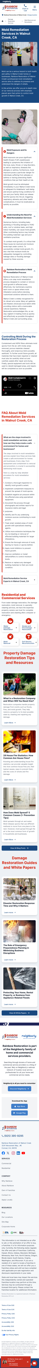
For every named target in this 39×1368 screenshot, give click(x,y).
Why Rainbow (7, 1181)
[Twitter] (8, 1153)
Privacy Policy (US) (8, 1314)
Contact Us (6, 1195)
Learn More (8, 723)
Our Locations (7, 1217)
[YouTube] (23, 1153)
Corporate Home (8, 1226)
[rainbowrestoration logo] (19, 1128)
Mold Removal (7, 642)
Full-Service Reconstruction (28, 642)
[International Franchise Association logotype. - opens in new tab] (14, 1232)
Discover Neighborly (18, 1089)
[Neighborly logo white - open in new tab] (6, 2)
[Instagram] (13, 1153)
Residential (6, 1168)
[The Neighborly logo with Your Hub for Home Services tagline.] (29, 1036)
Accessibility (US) (8, 1322)
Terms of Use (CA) (8, 1309)
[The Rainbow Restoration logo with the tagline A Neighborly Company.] (10, 1037)
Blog (3, 1212)
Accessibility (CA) (8, 1326)
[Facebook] (3, 1153)
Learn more (8, 912)
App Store (21, 1106)
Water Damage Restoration (8, 627)
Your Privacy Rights (12, 1335)
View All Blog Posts (17, 848)
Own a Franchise (8, 1190)
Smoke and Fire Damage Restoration (27, 627)
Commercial (6, 1163)
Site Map (5, 1222)
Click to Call (25, 10)
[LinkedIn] (18, 1153)
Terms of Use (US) (8, 1305)
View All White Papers (18, 1013)
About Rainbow (8, 1186)
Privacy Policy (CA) (8, 1318)
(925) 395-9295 (13, 1135)
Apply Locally (7, 1200)
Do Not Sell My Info (8, 1330)
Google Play (21, 1113)
